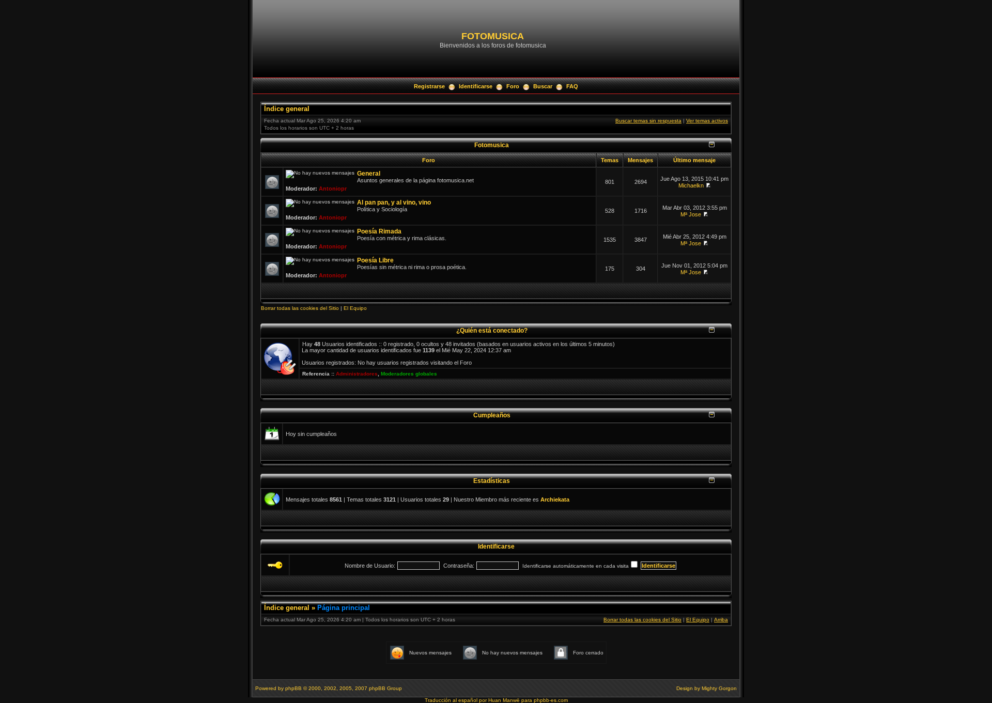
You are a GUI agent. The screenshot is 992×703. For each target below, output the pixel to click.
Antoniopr (333, 188)
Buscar (542, 86)
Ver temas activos (707, 120)
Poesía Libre (375, 260)
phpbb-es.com (551, 700)
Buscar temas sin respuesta (648, 120)
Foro (512, 86)
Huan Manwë (504, 700)
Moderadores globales (409, 374)
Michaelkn (691, 185)
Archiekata (554, 499)
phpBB (293, 688)
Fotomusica (491, 145)
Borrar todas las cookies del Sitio (300, 308)
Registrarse (429, 86)
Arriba (721, 619)
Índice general (286, 109)
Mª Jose (690, 214)
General (368, 173)
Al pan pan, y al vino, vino (394, 202)
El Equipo (355, 308)
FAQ (572, 86)
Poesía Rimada (379, 231)
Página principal (343, 608)
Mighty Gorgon (719, 688)
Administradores (357, 374)
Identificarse (475, 86)
